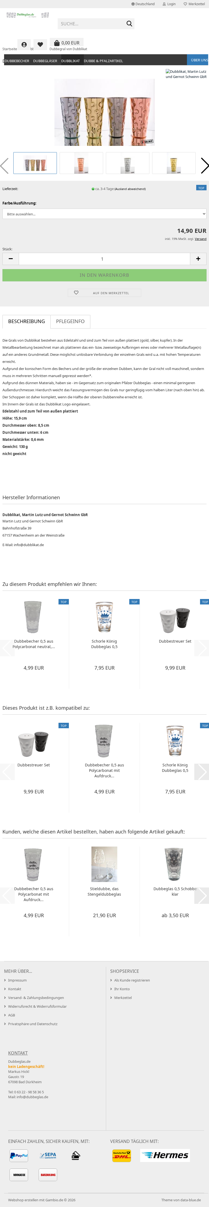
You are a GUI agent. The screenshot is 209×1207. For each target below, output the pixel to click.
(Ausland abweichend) (130, 189)
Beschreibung (26, 321)
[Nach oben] (194, 1198)
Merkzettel (196, 4)
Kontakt (14, 988)
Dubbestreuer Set (175, 641)
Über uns (199, 60)
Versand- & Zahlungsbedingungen (36, 997)
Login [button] (171, 4)
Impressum (17, 980)
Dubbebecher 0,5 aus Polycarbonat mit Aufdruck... (104, 770)
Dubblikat (70, 60)
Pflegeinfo (70, 321)
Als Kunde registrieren (132, 980)
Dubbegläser (45, 60)
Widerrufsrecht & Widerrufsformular (37, 1006)
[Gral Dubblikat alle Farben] (104, 109)
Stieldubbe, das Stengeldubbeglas (104, 891)
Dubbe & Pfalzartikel (103, 60)
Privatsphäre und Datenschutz (32, 1023)
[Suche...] (129, 24)
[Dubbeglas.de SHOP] (28, 21)
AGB (11, 1015)
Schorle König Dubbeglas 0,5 (104, 644)
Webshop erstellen (23, 1199)
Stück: (7, 248)
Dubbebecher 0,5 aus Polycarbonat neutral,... (34, 644)
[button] (143, 4)
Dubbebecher (17, 60)
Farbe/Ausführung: (19, 203)
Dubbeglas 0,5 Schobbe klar (175, 891)
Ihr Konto (122, 988)
